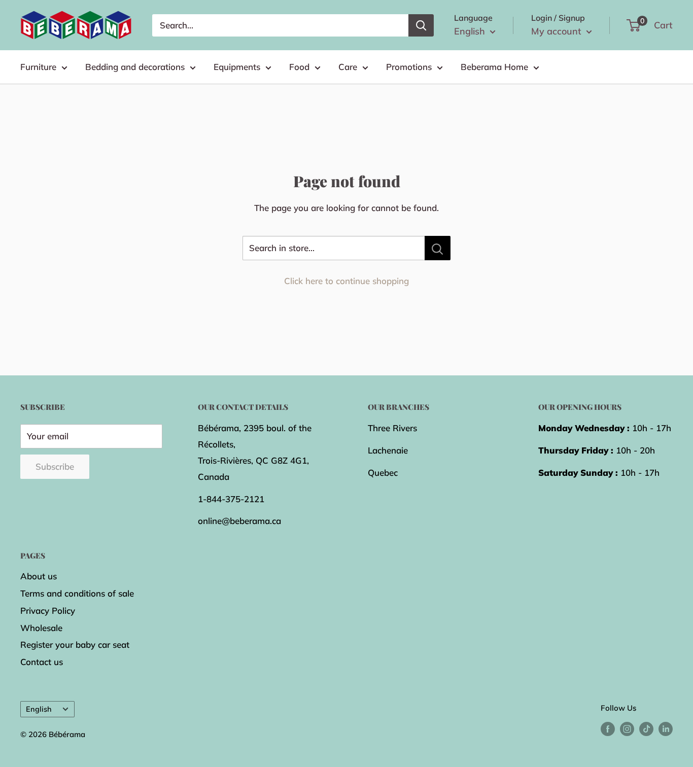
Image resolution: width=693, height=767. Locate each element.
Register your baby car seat (74, 644)
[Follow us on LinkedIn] (666, 728)
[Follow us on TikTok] (646, 728)
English (39, 709)
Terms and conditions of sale (77, 593)
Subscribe (55, 466)
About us (38, 576)
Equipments (237, 66)
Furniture (38, 66)
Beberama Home (494, 66)
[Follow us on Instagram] (627, 728)
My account (557, 31)
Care (347, 66)
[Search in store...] (438, 248)
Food (299, 66)
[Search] (421, 25)
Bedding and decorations (135, 66)
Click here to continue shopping (346, 280)
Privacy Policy (47, 610)
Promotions (409, 66)
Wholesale (41, 627)
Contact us (41, 661)
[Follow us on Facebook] (608, 728)
